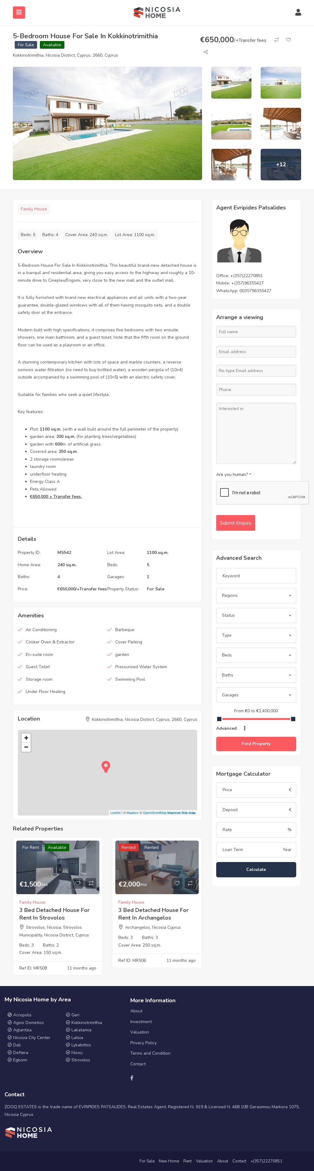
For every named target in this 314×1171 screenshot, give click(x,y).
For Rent (30, 847)
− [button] (26, 747)
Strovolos (80, 1060)
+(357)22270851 (246, 276)
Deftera (20, 1053)
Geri (74, 1015)
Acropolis (22, 1015)
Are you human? (233, 474)
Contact (138, 1064)
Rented (128, 847)
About (136, 1011)
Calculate (256, 869)
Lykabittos (81, 1045)
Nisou (76, 1053)
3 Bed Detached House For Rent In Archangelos (153, 913)
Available (52, 45)
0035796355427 (255, 291)
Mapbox (133, 812)
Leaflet (115, 812)
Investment (141, 1022)
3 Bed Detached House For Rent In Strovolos (54, 913)
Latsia (77, 1038)
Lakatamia (81, 1030)
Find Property (256, 744)
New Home (169, 1161)
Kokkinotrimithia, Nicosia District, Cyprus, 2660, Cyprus (65, 55)
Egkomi (20, 1060)
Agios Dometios (28, 1023)
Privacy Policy (143, 1043)
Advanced (227, 728)
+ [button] (26, 738)
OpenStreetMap (155, 812)
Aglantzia (22, 1030)
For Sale (26, 45)
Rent (187, 1161)
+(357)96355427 (247, 283)
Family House (34, 209)
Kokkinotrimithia (86, 1023)
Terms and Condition (150, 1053)
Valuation (139, 1032)
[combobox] (256, 595)
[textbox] (256, 595)
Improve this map (181, 812)
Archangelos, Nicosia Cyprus (153, 927)
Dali (17, 1045)
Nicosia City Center (31, 1038)
